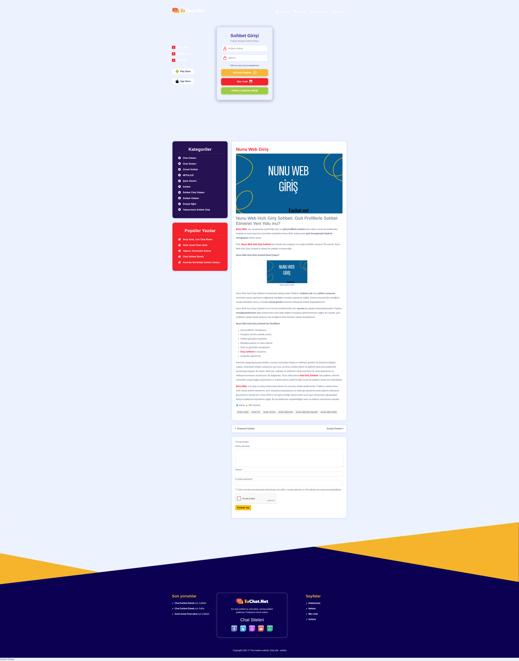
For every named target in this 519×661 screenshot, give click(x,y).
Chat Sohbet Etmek (193, 256)
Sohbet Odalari (190, 198)
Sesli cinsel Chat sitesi (194, 245)
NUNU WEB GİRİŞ (329, 412)
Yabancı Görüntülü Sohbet (196, 251)
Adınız (238, 469)
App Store (185, 81)
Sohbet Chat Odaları (193, 192)
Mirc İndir (242, 81)
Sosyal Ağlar (189, 204)
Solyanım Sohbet (246, 428)
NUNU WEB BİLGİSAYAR (306, 412)
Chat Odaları (189, 158)
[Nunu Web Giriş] (289, 183)
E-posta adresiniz (244, 479)
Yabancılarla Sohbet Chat (196, 209)
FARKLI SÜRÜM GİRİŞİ (245, 90)
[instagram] (253, 628)
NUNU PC (256, 412)
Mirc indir (183, 47)
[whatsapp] (269, 628)
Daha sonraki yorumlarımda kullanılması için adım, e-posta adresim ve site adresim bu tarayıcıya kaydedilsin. (290, 489)
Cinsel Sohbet (190, 169)
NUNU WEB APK (286, 412)
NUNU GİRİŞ (242, 412)
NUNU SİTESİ (269, 412)
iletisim (181, 60)
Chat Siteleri (189, 164)
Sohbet (186, 186)
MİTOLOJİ (188, 175)
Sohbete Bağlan (242, 72)
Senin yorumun (242, 446)
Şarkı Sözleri (189, 181)
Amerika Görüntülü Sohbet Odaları (201, 262)
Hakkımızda (184, 53)
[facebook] (235, 628)
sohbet (283, 650)
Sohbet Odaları (7, 659)
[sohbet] (188, 10)
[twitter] (244, 628)
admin (242, 405)
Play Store (185, 71)
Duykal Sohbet (334, 428)
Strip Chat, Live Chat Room (197, 239)
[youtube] (261, 628)
